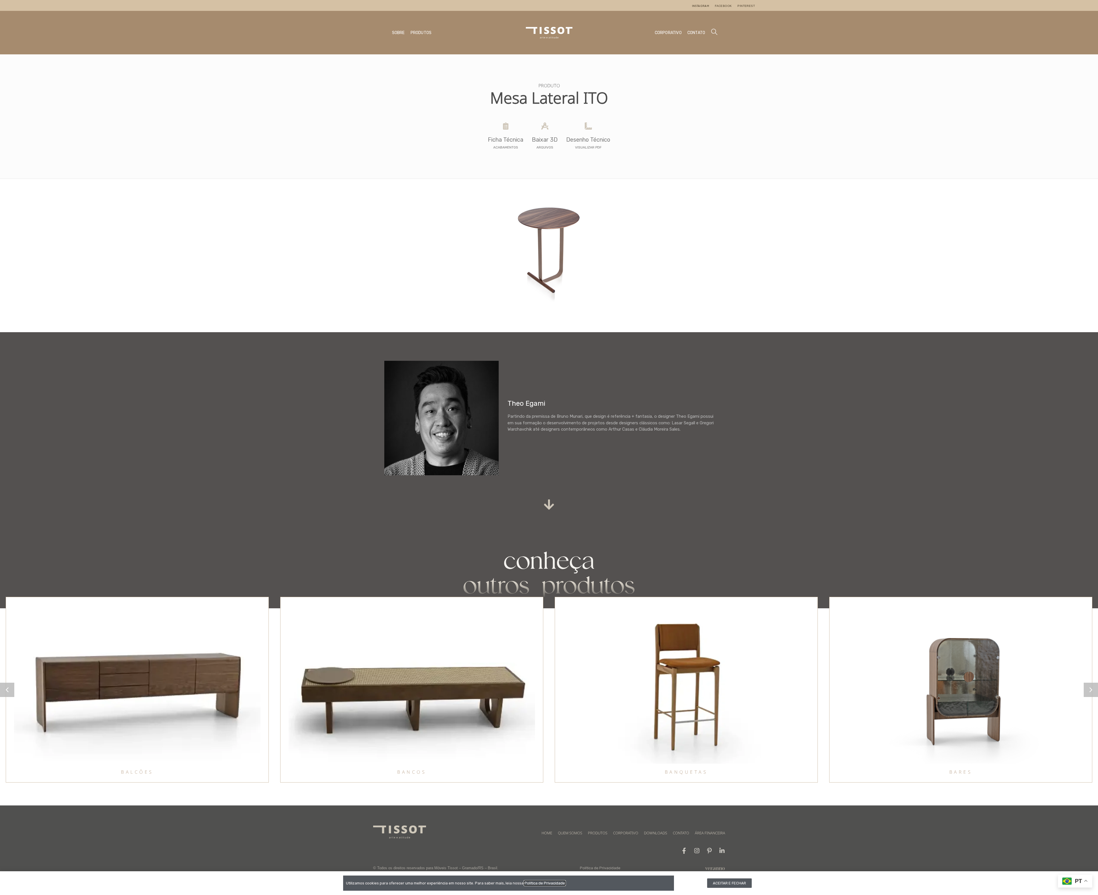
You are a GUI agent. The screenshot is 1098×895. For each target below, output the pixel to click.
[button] (1091, 690)
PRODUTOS (421, 32)
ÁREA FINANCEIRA (710, 832)
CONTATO (696, 32)
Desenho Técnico (588, 139)
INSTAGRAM (700, 6)
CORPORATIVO (668, 32)
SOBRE (398, 32)
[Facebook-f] (684, 851)
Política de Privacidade (600, 868)
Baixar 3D (545, 139)
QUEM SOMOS (570, 832)
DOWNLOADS (655, 832)
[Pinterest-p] (709, 851)
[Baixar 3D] (544, 126)
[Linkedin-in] (722, 851)
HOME (547, 832)
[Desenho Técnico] (588, 126)
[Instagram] (697, 851)
